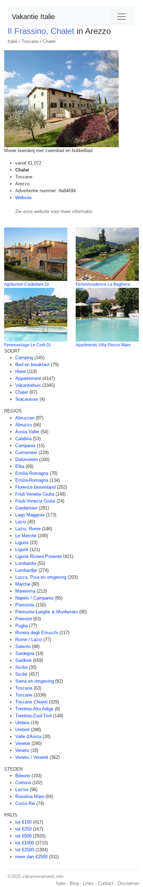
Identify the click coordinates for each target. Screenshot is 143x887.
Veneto (22, 750)
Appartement (28, 378)
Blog (74, 883)
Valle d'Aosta (28, 736)
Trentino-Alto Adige (34, 708)
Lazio (20, 521)
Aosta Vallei (27, 431)
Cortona (23, 782)
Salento (23, 646)
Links (88, 883)
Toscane (30, 41)
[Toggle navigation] (121, 17)
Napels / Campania (34, 598)
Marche (22, 584)
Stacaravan (26, 399)
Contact (105, 883)
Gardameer (26, 508)
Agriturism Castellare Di (26, 284)
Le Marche (25, 535)
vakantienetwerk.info (43, 876)
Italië (12, 41)
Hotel (20, 371)
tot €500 (23, 836)
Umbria (22, 722)
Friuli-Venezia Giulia (35, 501)
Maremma (25, 591)
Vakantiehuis (28, 385)
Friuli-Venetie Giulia (34, 494)
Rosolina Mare (29, 796)
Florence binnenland (35, 487)
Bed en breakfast (32, 364)
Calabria (23, 438)
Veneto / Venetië (31, 757)
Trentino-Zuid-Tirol (33, 715)
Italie (61, 883)
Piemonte (24, 604)
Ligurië (21, 549)
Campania (25, 445)
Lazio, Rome (28, 528)
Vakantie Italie (33, 16)
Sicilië (21, 674)
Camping (24, 357)
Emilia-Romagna (31, 480)
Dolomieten (26, 459)
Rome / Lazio (28, 639)
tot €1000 (24, 842)
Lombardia (25, 563)
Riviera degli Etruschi (36, 632)
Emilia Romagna (31, 473)
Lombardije (26, 570)
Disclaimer (128, 883)
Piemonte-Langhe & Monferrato (46, 611)
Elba (19, 466)
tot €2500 (24, 849)
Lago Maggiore (30, 514)
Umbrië (22, 729)
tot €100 (23, 822)
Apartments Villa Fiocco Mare (103, 345)
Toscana (23, 688)
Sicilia (21, 667)
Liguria (21, 542)
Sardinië (23, 660)
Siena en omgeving (34, 681)
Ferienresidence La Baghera (103, 284)
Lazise (21, 789)
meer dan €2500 (31, 856)
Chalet (49, 41)
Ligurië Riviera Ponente (38, 556)
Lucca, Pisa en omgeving (40, 577)
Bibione (22, 775)
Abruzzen (24, 417)
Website (23, 197)
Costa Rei (25, 803)
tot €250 (23, 829)
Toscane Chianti (31, 701)
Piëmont (23, 618)
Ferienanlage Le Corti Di (27, 345)
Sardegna (24, 653)
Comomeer (26, 452)
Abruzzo (23, 424)
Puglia (21, 625)
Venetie (22, 743)
